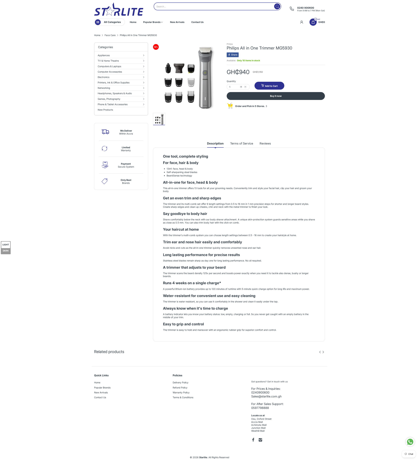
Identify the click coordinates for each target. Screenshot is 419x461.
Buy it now (276, 96)
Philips (230, 44)
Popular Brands (102, 387)
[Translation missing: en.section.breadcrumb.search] (277, 6)
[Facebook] (253, 440)
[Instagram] (260, 440)
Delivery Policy (180, 382)
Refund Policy (180, 387)
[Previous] (323, 352)
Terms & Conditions (183, 397)
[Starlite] (118, 9)
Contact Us (100, 397)
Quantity (231, 81)
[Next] (320, 352)
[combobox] (217, 6)
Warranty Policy (181, 392)
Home (97, 382)
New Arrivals (101, 392)
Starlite (203, 457)
